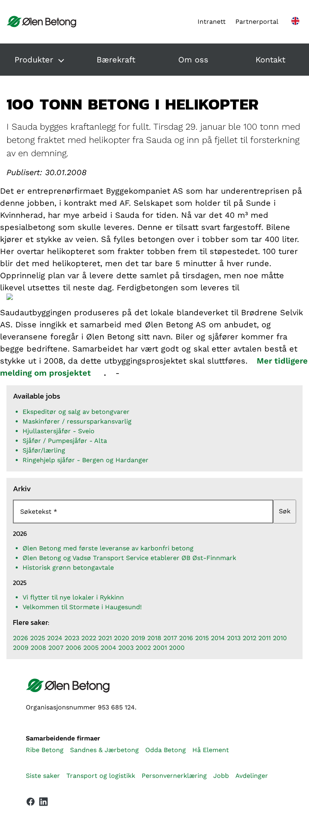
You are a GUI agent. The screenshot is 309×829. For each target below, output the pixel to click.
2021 (105, 638)
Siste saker (43, 775)
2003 (126, 647)
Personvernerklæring (174, 775)
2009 (21, 647)
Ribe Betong (45, 750)
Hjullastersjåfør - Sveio (59, 431)
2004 (108, 647)
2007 (56, 647)
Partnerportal (256, 21)
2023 (71, 638)
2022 (88, 638)
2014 (218, 638)
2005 (91, 647)
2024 (54, 638)
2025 (37, 638)
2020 (121, 638)
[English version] (295, 22)
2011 (264, 638)
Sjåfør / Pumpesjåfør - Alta (65, 440)
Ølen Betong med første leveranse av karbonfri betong (108, 548)
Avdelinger (251, 775)
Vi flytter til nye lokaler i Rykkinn (73, 597)
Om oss (193, 59)
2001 (160, 647)
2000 (177, 647)
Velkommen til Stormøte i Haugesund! (82, 607)
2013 (234, 638)
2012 (249, 638)
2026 (20, 638)
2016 (186, 638)
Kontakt (270, 59)
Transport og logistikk (100, 775)
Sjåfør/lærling (44, 450)
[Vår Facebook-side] (30, 801)
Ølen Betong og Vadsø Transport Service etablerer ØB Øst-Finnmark (129, 558)
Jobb (221, 775)
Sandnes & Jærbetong (104, 750)
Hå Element (210, 750)
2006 (73, 647)
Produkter (33, 59)
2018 (154, 638)
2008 (38, 647)
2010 (280, 638)
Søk (284, 511)
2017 (170, 638)
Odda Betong (165, 750)
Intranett (212, 21)
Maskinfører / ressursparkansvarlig (77, 421)
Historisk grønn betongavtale (68, 567)
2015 (202, 638)
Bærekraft (116, 59)
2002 (143, 647)
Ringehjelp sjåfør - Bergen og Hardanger (85, 460)
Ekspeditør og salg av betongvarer (76, 412)
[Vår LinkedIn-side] (43, 803)
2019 (138, 638)
